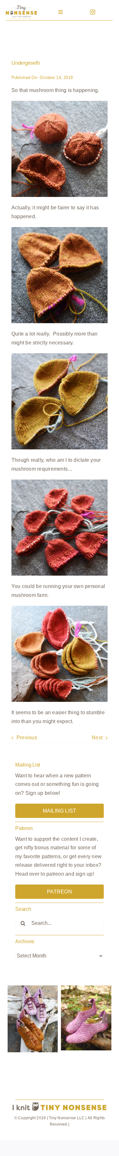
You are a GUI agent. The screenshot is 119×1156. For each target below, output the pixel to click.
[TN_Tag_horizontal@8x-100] (59, 1102)
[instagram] (92, 12)
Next (97, 737)
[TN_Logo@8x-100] (21, 6)
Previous (27, 737)
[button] (12, 1018)
